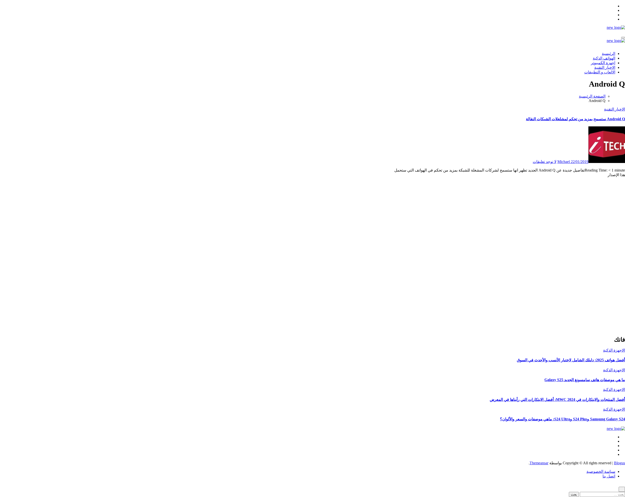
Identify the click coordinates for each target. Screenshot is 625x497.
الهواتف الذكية (604, 58)
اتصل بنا (609, 476)
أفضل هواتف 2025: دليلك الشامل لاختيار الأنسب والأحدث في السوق (571, 360)
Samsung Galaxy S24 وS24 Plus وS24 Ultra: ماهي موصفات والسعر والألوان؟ (562, 419)
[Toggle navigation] (623, 37)
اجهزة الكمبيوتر (603, 63)
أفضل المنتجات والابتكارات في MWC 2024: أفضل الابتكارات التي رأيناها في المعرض (557, 399)
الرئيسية (608, 53)
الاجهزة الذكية (614, 350)
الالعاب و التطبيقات (599, 72)
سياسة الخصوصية (600, 471)
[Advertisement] (603, 258)
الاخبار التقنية (604, 67)
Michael (564, 162)
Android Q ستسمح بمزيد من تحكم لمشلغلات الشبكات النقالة (575, 119)
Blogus (619, 463)
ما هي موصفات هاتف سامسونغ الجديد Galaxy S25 (584, 380)
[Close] (622, 489)
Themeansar (539, 463)
